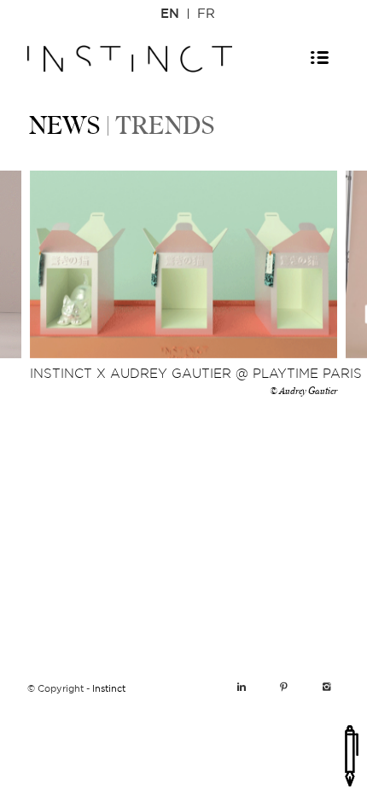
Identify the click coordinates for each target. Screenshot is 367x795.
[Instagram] (327, 687)
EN (169, 14)
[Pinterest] (284, 687)
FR (206, 14)
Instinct (108, 688)
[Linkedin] (241, 687)
